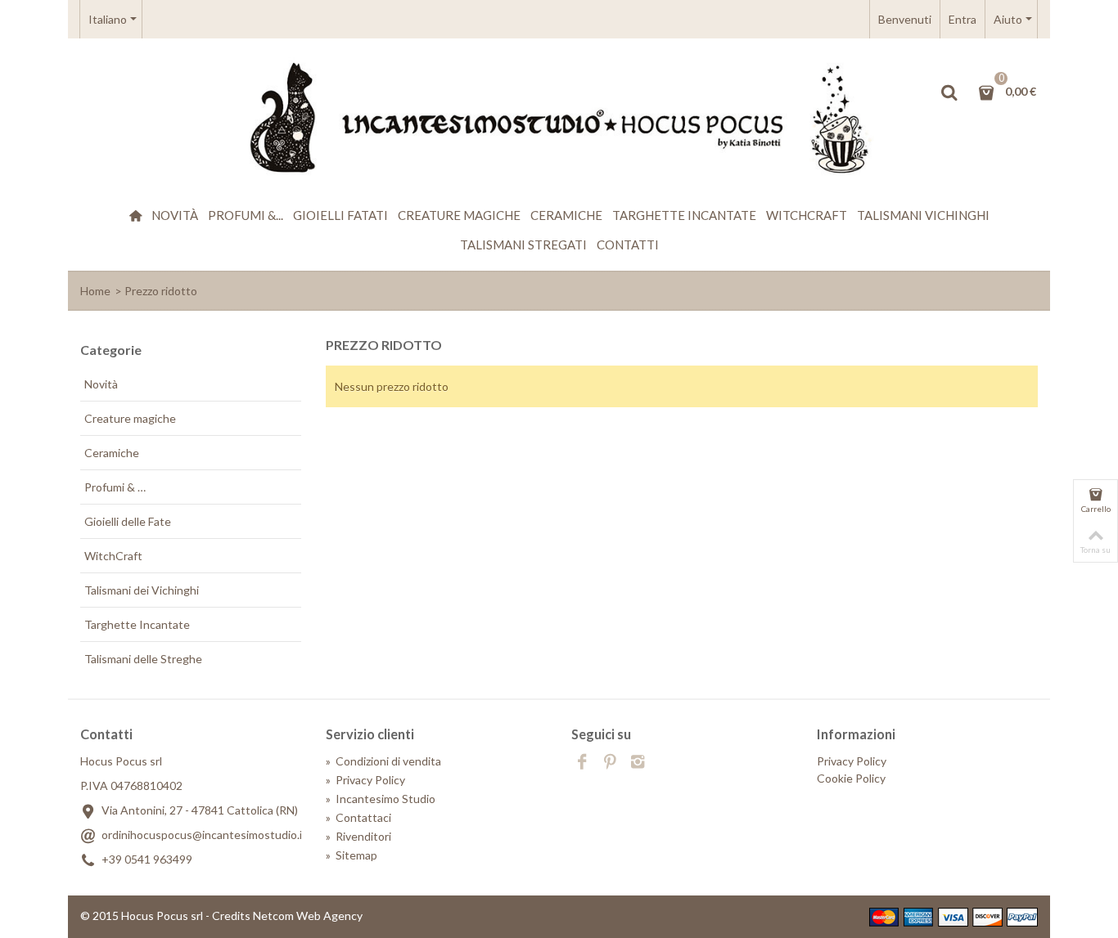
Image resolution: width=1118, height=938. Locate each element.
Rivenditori (358, 836)
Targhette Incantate (684, 215)
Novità (174, 215)
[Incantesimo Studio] (559, 119)
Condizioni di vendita (383, 761)
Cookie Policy (851, 778)
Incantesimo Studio (380, 799)
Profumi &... (245, 215)
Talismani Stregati (523, 244)
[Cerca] (948, 92)
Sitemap (351, 855)
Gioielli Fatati (340, 215)
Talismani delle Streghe (143, 659)
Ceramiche (566, 215)
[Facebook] (582, 763)
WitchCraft (806, 215)
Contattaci (358, 817)
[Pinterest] (609, 763)
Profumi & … (115, 487)
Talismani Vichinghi (923, 215)
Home (95, 291)
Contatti (628, 244)
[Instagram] (637, 763)
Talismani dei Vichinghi (141, 590)
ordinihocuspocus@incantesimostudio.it (204, 835)
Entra (962, 19)
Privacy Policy (365, 780)
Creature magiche (459, 215)
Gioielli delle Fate (127, 521)
